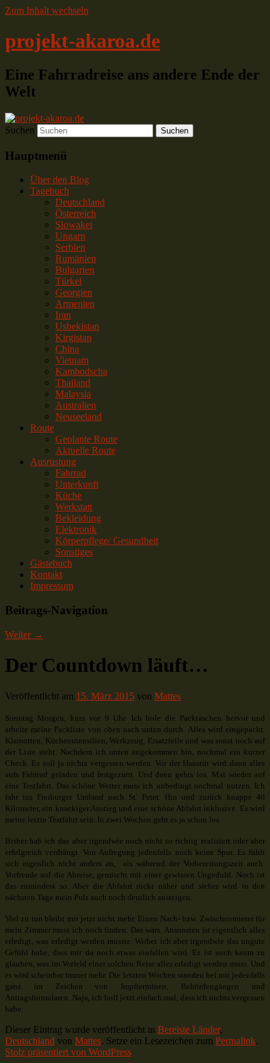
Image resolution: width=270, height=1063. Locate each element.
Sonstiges (74, 552)
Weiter (24, 634)
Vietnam (72, 360)
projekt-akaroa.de (82, 40)
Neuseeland (78, 416)
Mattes (167, 696)
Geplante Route (86, 439)
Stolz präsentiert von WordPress (68, 1052)
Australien (75, 405)
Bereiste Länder (189, 1029)
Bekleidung (78, 518)
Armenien (75, 303)
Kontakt (46, 574)
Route (42, 427)
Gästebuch (51, 563)
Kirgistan (73, 337)
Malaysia (73, 394)
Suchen (20, 130)
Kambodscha (81, 371)
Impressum (51, 585)
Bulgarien (74, 269)
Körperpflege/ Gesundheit (106, 540)
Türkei (68, 281)
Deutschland (80, 202)
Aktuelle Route (85, 450)
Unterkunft (77, 484)
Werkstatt (73, 506)
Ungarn (70, 236)
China (67, 348)
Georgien (73, 292)
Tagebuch (49, 191)
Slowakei (73, 224)
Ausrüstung (53, 461)
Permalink (235, 1040)
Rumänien (75, 258)
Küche (68, 495)
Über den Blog (59, 179)
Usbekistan (77, 326)
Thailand (72, 382)
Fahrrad (70, 473)
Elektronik (76, 529)
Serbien (70, 247)
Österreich (75, 213)
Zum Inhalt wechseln (47, 10)
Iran (63, 315)
